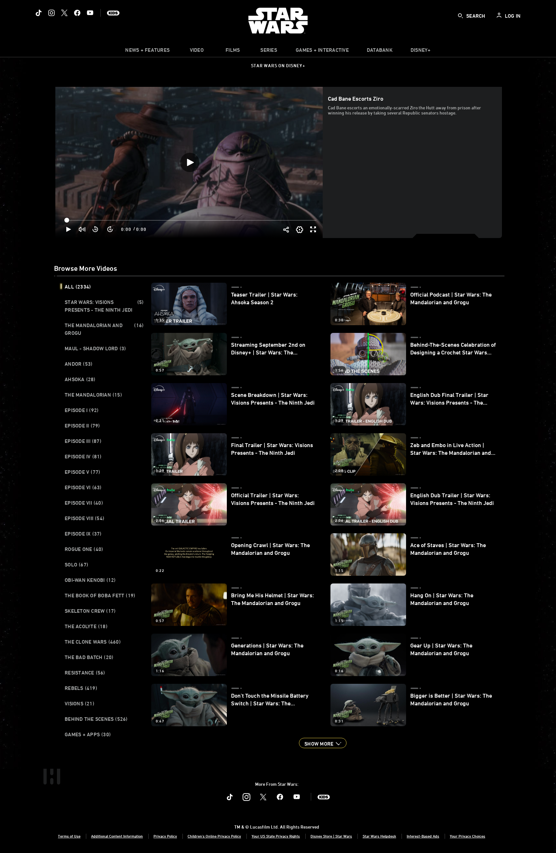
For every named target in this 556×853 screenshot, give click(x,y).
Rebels (81, 688)
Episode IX (83, 534)
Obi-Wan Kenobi (90, 580)
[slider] (191, 220)
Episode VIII (84, 518)
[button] (95, 229)
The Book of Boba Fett (100, 595)
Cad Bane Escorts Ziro (355, 98)
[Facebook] (77, 13)
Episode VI (83, 487)
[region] (189, 162)
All (78, 286)
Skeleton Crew (90, 611)
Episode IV (83, 456)
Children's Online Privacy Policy (214, 836)
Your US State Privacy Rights (276, 836)
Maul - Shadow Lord (95, 348)
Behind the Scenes (96, 719)
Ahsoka (80, 379)
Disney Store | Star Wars (331, 836)
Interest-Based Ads (423, 836)
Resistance (85, 672)
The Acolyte (86, 626)
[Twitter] (64, 13)
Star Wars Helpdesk (379, 836)
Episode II (82, 425)
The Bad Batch (89, 657)
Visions (79, 703)
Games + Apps (88, 734)
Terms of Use (69, 836)
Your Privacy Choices (467, 836)
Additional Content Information (117, 836)
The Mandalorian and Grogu (104, 329)
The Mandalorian (93, 395)
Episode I (81, 410)
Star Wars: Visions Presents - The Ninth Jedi (104, 306)
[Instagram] (51, 13)
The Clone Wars (93, 642)
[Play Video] (189, 162)
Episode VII (84, 503)
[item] (147, 51)
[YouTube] (90, 13)
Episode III (83, 441)
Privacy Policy (165, 836)
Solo (76, 564)
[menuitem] (197, 51)
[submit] (460, 15)
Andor (78, 364)
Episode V (82, 472)
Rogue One (84, 549)
